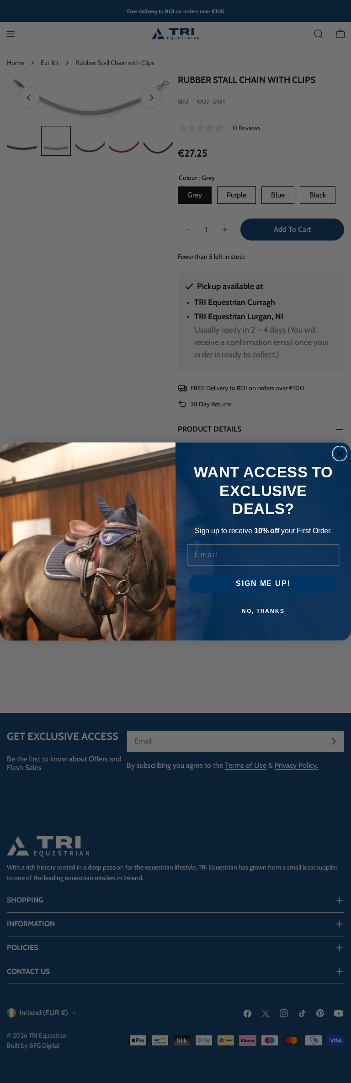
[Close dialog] (340, 453)
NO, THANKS (263, 611)
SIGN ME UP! (263, 584)
